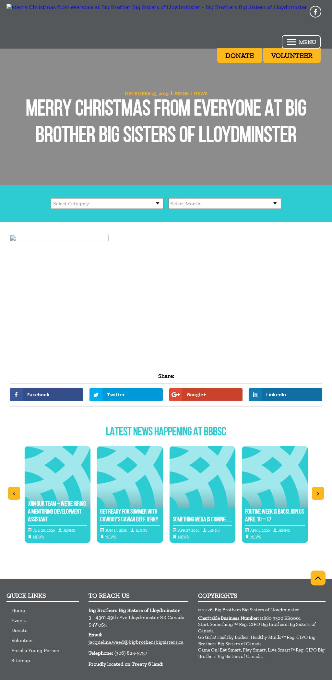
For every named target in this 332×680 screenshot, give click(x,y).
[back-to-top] (318, 578)
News (201, 93)
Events (19, 620)
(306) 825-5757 (130, 653)
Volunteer (22, 640)
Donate (19, 630)
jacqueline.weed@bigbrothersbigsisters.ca (136, 642)
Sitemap (20, 660)
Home (18, 610)
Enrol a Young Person (35, 650)
